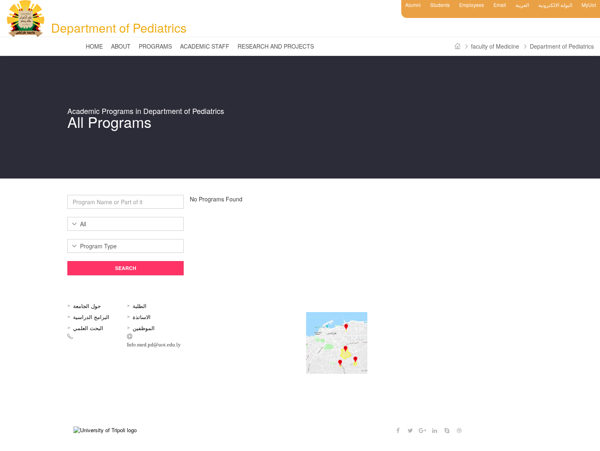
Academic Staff (204, 46)
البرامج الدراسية (91, 317)
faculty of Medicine (495, 46)
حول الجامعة (87, 306)
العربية (522, 4)
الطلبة (140, 306)
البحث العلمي (88, 328)
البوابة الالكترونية (555, 4)
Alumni (413, 4)
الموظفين (144, 328)
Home (94, 46)
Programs (155, 46)
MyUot (589, 4)
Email (499, 4)
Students (440, 4)
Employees (471, 4)
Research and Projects (276, 46)
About (121, 46)
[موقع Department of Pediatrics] (349, 343)
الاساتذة (142, 317)
